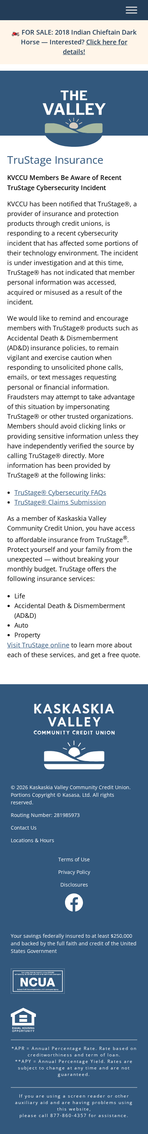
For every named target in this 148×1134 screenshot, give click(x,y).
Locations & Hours (32, 840)
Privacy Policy (74, 872)
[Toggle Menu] (131, 9)
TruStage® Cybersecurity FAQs (60, 492)
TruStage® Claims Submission (60, 502)
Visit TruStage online (38, 645)
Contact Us (24, 827)
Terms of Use (74, 859)
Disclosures (74, 884)
